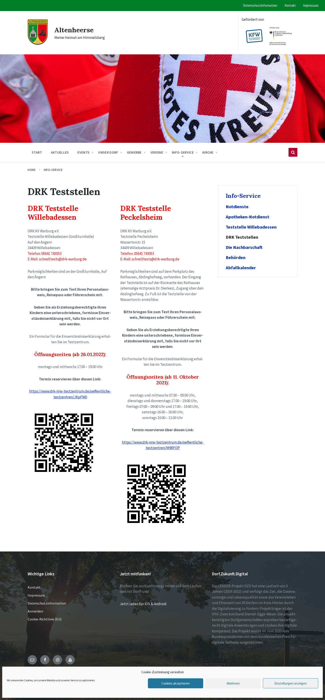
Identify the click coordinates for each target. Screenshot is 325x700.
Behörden (235, 257)
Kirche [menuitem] (208, 152)
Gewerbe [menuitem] (134, 152)
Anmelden (35, 611)
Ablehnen (233, 683)
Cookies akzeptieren (175, 683)
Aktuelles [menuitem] (60, 152)
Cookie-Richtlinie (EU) (44, 619)
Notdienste (237, 207)
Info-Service (53, 170)
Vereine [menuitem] (156, 152)
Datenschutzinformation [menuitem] (260, 5)
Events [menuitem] (83, 152)
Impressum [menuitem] (310, 5)
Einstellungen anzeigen (290, 683)
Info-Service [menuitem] (183, 152)
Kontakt (34, 587)
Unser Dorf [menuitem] (108, 152)
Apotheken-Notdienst (247, 217)
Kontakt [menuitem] (290, 5)
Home (32, 170)
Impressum (36, 595)
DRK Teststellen (242, 237)
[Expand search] (293, 152)
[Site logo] (38, 44)
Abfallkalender (241, 268)
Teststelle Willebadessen (251, 227)
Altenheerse (74, 30)
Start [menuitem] (37, 152)
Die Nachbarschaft (244, 247)
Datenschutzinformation (47, 603)
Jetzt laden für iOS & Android (143, 603)
